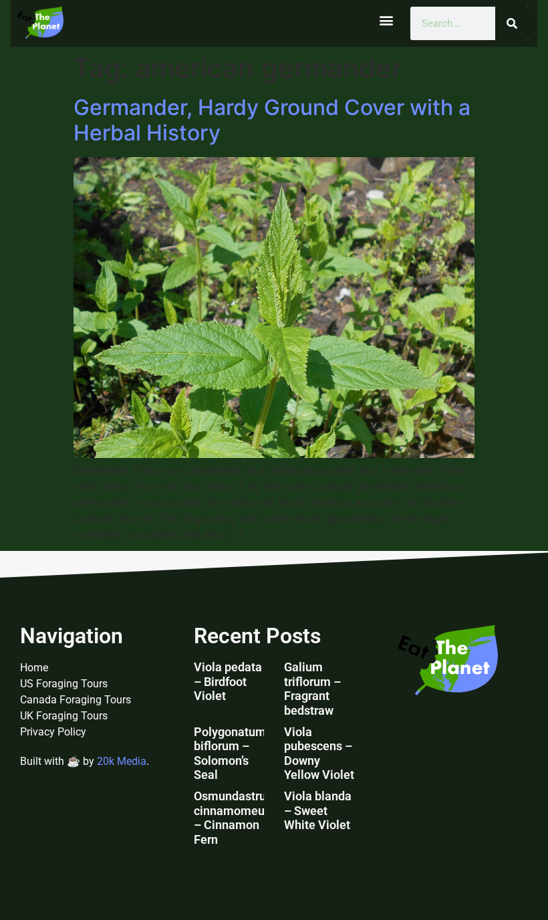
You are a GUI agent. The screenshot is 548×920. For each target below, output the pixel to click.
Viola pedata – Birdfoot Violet (228, 681)
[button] (386, 20)
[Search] (512, 23)
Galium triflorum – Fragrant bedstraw (312, 688)
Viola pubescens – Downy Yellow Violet (319, 753)
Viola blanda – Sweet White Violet (318, 810)
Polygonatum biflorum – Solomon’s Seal (230, 753)
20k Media (121, 761)
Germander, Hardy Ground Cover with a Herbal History (272, 120)
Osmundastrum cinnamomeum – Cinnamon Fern (235, 817)
